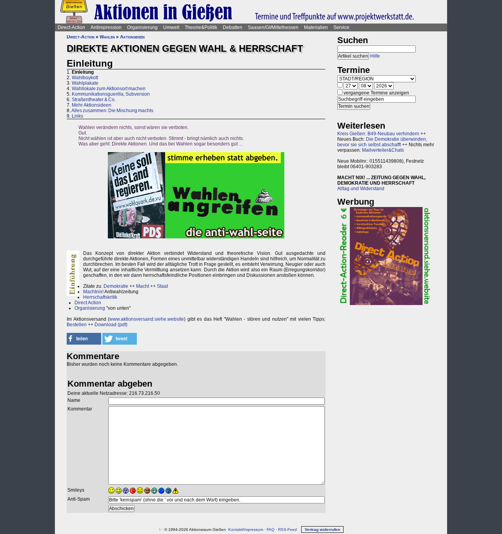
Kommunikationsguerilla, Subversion (111, 94)
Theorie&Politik (201, 27)
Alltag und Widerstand (360, 188)
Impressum (253, 529)
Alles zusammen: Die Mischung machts (112, 110)
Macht (142, 286)
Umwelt (171, 27)
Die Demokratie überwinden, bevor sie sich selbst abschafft (382, 141)
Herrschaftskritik (100, 297)
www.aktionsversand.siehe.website (146, 319)
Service (341, 27)
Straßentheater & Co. (94, 99)
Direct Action (88, 302)
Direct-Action (71, 27)
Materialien (316, 27)
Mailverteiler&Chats (383, 150)
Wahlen (107, 37)
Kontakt (235, 529)
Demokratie (116, 286)
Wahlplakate (85, 83)
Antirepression (106, 27)
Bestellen (77, 324)
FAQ (271, 529)
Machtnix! (93, 291)
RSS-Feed (287, 529)
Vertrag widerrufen (322, 529)
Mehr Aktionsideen (91, 105)
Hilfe (375, 56)
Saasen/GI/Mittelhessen (273, 27)
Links (77, 116)
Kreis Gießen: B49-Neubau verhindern (378, 133)
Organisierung (142, 27)
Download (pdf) (111, 324)
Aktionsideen (132, 37)
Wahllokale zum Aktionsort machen (109, 88)
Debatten (232, 27)
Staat (162, 286)
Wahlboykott (85, 77)
